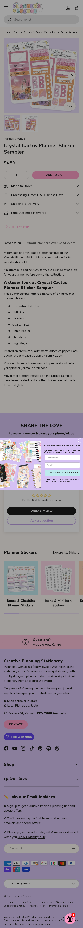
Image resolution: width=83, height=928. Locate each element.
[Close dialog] (80, 440)
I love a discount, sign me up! (62, 472)
